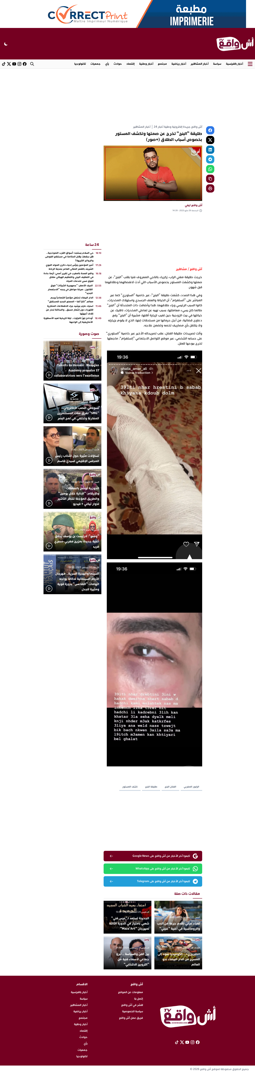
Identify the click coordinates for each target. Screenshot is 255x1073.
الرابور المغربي (191, 786)
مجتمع (162, 64)
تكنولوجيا (80, 64)
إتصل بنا (138, 999)
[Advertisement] (127, 96)
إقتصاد (130, 64)
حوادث (117, 64)
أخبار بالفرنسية (234, 64)
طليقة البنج (151, 786)
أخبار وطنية (146, 64)
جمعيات (95, 64)
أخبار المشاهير (200, 64)
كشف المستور (130, 786)
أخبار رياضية (178, 64)
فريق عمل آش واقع (131, 1018)
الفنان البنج (170, 786)
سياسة (217, 64)
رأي (107, 64)
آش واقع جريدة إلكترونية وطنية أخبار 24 (178, 127)
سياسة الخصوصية (132, 1011)
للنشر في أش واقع (132, 1005)
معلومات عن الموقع (130, 992)
